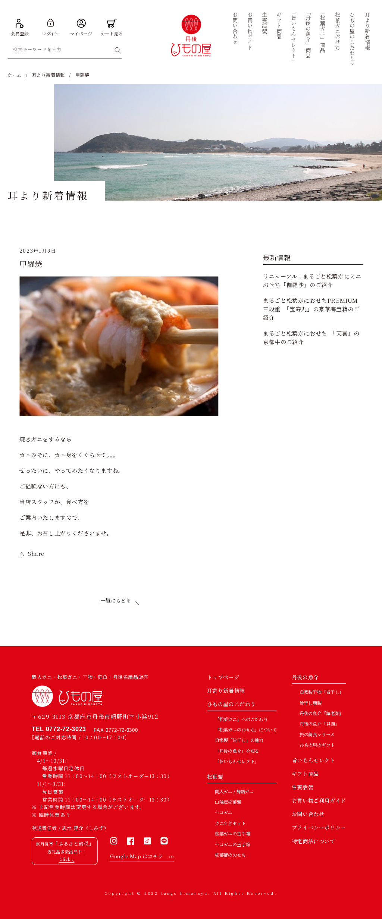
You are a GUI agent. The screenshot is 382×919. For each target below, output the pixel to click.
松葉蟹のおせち (230, 855)
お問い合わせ (308, 814)
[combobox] (64, 50)
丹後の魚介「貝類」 (319, 723)
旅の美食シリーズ (317, 734)
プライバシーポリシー (319, 827)
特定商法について (313, 841)
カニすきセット (230, 823)
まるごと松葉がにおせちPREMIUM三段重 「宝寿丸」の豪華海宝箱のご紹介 (311, 309)
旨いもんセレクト (313, 760)
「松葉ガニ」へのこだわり (241, 719)
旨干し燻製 (311, 702)
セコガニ (223, 812)
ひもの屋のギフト (317, 745)
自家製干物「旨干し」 (322, 692)
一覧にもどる (116, 600)
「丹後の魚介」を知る (237, 751)
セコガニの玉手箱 (232, 844)
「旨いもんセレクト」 (237, 761)
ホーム (14, 75)
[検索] (118, 50)
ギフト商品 (305, 773)
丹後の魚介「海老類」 (322, 713)
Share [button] (36, 553)
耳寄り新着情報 (226, 690)
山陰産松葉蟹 (228, 802)
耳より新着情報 (48, 75)
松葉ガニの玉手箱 (232, 833)
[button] (352, 36)
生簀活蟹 (302, 787)
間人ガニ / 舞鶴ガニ (234, 791)
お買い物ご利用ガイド (319, 800)
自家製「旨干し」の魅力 (239, 740)
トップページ (223, 677)
